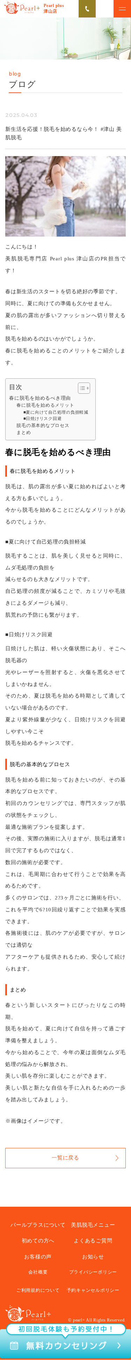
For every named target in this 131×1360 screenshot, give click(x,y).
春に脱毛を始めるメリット (45, 405)
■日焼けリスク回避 (42, 418)
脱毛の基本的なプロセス (42, 425)
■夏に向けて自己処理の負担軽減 (55, 412)
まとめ (23, 432)
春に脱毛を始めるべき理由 (40, 398)
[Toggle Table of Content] (80, 388)
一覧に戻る (65, 1158)
